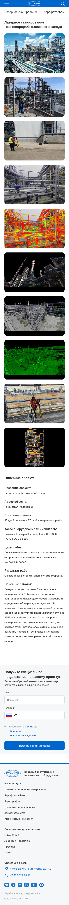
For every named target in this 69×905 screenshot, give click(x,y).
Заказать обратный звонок (34, 745)
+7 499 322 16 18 (20, 874)
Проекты (9, 846)
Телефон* (9, 708)
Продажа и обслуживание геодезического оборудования (41, 773)
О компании (11, 834)
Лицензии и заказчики (17, 840)
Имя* (7, 692)
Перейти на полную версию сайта (22, 893)
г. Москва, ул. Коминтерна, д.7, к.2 (30, 868)
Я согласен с (23, 731)
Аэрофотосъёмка (55, 12)
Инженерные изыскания (18, 818)
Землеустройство (14, 812)
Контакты (9, 852)
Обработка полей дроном (20, 806)
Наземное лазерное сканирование (25, 789)
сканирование (21, 12)
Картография (12, 801)
